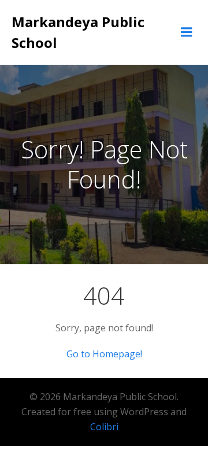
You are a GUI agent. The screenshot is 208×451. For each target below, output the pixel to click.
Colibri (104, 426)
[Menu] (186, 32)
